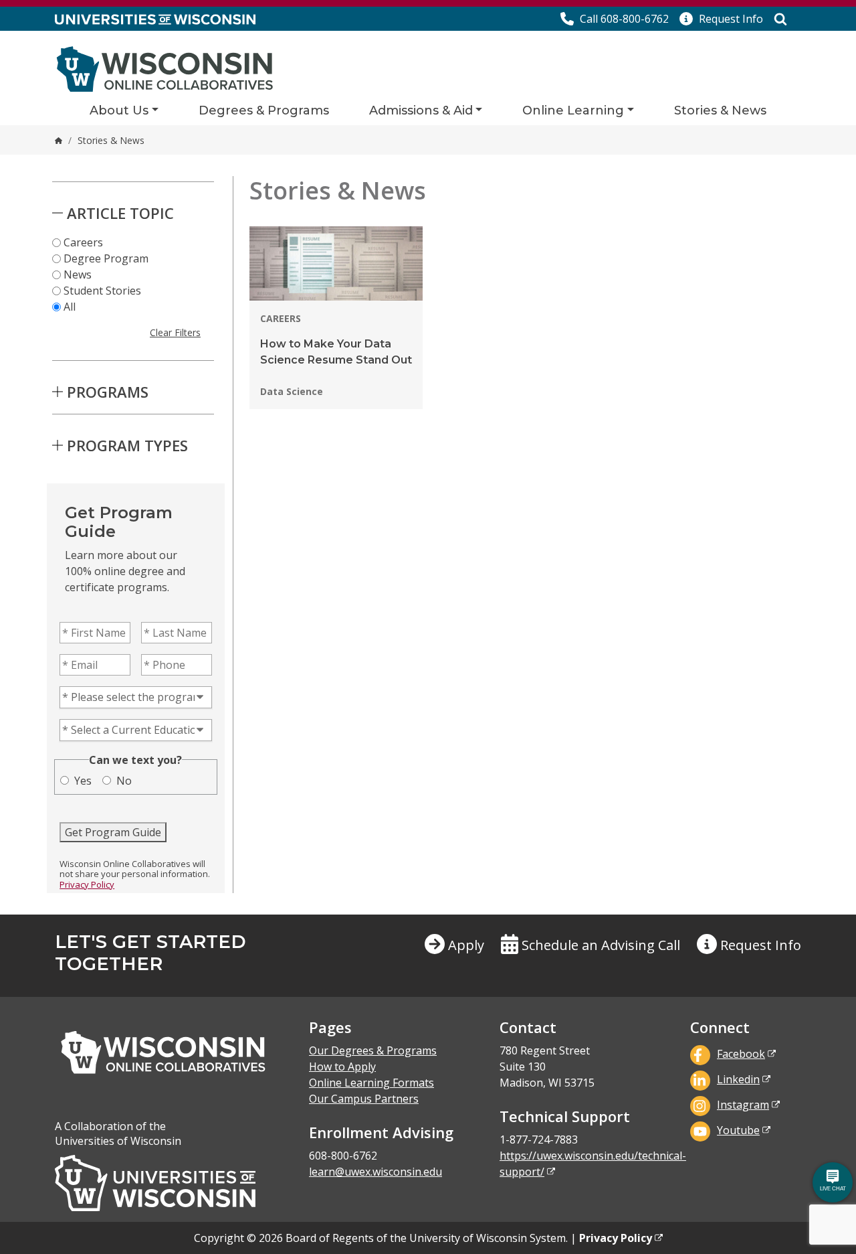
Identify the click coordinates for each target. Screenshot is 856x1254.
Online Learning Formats (371, 1082)
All (70, 306)
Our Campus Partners (364, 1098)
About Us (119, 110)
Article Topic (120, 213)
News (78, 274)
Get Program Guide (113, 832)
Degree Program (106, 258)
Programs (107, 392)
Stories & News (720, 110)
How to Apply (342, 1066)
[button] (721, 19)
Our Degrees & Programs (373, 1050)
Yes (83, 780)
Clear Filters (175, 332)
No (124, 780)
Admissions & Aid (421, 110)
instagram (743, 1104)
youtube (738, 1130)
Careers (83, 242)
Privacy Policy (87, 884)
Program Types (127, 445)
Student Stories (102, 290)
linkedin (738, 1079)
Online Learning (573, 110)
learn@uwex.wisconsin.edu (375, 1171)
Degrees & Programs (264, 110)
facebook (741, 1053)
